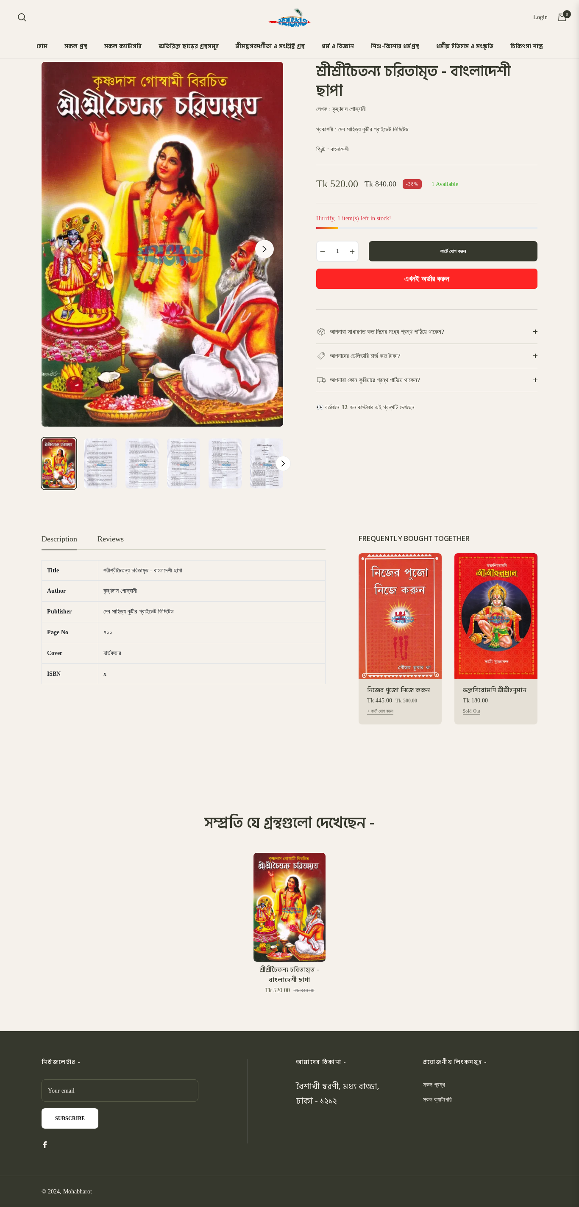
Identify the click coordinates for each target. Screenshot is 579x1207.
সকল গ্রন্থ (434, 1085)
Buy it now (427, 279)
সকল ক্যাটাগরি (437, 1099)
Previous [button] (60, 249)
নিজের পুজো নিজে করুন (398, 690)
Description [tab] (59, 539)
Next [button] (264, 249)
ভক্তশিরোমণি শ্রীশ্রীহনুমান (494, 690)
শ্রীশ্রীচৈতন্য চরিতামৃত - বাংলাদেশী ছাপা (289, 975)
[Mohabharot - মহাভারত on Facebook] (45, 1144)
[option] (162, 244)
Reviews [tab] (110, 539)
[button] (22, 17)
